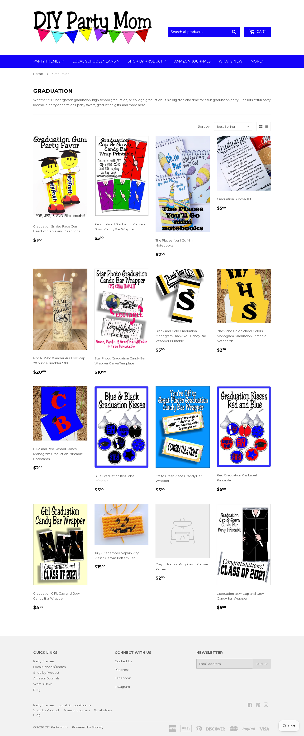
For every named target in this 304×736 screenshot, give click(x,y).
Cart (261, 31)
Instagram (122, 686)
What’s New (230, 61)
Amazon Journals (192, 61)
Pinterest (122, 670)
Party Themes (47, 61)
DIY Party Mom (56, 727)
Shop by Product (145, 61)
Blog (37, 690)
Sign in (231, 20)
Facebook (123, 678)
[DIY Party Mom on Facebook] (249, 705)
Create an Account (257, 20)
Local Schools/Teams (94, 61)
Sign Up (262, 664)
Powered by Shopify (87, 727)
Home (38, 74)
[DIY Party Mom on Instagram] (266, 705)
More (256, 61)
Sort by (204, 126)
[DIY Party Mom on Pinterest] (258, 705)
